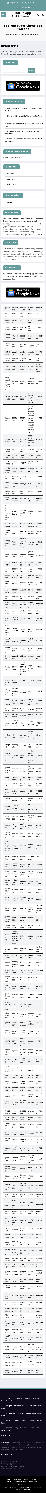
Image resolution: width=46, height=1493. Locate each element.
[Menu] (3, 14)
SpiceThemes (27, 1489)
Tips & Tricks (33, 1482)
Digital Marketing (20, 1482)
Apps (26, 1479)
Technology (17, 1479)
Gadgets (9, 1482)
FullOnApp (7, 249)
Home (8, 1479)
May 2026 (11, 174)
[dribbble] (23, 8)
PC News (34, 1479)
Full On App (23, 13)
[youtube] (29, 8)
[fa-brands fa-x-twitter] (20, 8)
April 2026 (11, 179)
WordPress (28, 1487)
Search (10, 62)
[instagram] (26, 8)
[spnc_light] (43, 15)
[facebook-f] (17, 8)
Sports (9, 202)
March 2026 (11, 184)
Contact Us (21, 1484)
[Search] (38, 15)
